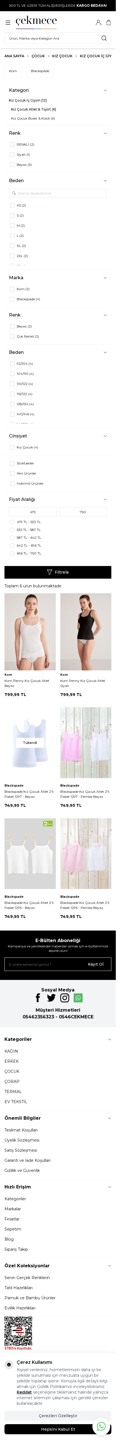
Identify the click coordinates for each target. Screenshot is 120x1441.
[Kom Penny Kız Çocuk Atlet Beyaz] (30, 631)
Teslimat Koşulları (21, 1130)
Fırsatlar (12, 1219)
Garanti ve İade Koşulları (27, 1160)
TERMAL (13, 1091)
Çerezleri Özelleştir (58, 1415)
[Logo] (42, 22)
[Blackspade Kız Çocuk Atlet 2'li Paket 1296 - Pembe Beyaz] (86, 853)
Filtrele (62, 572)
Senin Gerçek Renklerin (27, 1277)
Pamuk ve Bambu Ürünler (30, 1297)
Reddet (24, 1392)
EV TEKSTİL (15, 1101)
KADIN (11, 1051)
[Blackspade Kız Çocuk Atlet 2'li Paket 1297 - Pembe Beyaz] (86, 742)
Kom (13, 71)
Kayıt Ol (96, 964)
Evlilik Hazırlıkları (19, 1308)
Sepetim (12, 1229)
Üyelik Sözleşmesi (21, 1140)
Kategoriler (15, 1198)
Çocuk (38, 56)
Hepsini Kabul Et (58, 1429)
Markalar (12, 1208)
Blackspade (40, 71)
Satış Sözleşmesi (20, 1150)
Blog (9, 1239)
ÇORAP (12, 1081)
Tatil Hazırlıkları (18, 1287)
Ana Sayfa (14, 56)
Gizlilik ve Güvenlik (22, 1170)
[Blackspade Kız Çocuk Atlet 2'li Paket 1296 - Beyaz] (30, 853)
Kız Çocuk (62, 56)
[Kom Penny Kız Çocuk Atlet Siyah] (86, 631)
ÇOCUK (11, 1071)
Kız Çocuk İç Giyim (98, 56)
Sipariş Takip (16, 1249)
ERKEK (11, 1061)
